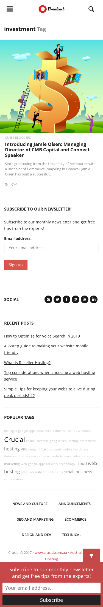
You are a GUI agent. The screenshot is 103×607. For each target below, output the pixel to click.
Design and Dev (36, 534)
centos (72, 431)
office (25, 472)
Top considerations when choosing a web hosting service (49, 376)
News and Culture (30, 503)
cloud (81, 463)
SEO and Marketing (35, 519)
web (24, 464)
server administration (79, 456)
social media (45, 431)
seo (33, 456)
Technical (71, 534)
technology (67, 464)
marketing (12, 463)
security (36, 472)
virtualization (13, 479)
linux (43, 449)
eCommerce (75, 519)
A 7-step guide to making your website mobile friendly (46, 349)
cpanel (30, 441)
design (33, 449)
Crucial (14, 439)
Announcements (75, 503)
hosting (12, 449)
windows (84, 431)
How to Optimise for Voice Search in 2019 (42, 336)
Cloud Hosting (53, 472)
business (24, 456)
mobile (67, 449)
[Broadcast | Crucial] (51, 9)
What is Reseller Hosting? (27, 362)
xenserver (44, 456)
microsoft (54, 449)
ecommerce (88, 441)
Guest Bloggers (18, 137)
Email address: (18, 238)
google (55, 440)
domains (10, 456)
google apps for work (43, 464)
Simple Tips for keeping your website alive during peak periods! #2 (49, 392)
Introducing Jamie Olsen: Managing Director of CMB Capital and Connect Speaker (47, 149)
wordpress (80, 449)
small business (78, 471)
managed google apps (19, 431)
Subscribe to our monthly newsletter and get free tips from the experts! (51, 572)
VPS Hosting (70, 441)
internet (60, 431)
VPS (24, 449)
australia (43, 441)
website (57, 456)
